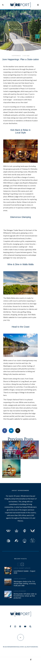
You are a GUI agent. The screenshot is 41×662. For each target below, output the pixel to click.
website (11, 317)
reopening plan (14, 91)
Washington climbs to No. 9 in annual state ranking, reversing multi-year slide (25, 583)
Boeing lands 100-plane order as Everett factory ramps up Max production (25, 596)
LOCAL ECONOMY (20, 578)
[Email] (17, 430)
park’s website (15, 419)
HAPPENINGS (16, 55)
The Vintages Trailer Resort (13, 230)
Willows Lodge (13, 197)
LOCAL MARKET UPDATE (22, 568)
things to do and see (27, 392)
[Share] (4, 430)
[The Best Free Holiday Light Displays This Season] (11, 450)
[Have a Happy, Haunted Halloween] (11, 468)
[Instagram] (15, 626)
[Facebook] (10, 626)
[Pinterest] (20, 626)
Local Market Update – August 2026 (24, 572)
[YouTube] (25, 626)
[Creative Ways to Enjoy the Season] (30, 450)
